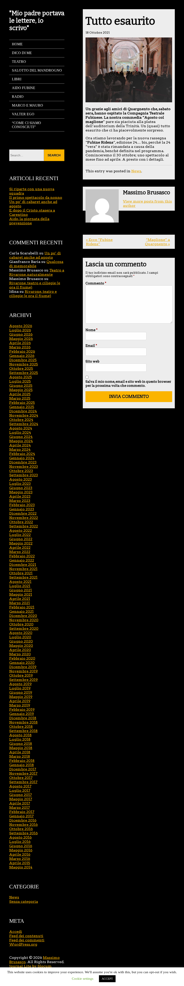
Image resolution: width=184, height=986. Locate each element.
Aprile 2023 (20, 496)
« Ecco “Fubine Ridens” (99, 242)
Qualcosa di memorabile (36, 264)
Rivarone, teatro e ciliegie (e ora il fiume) (33, 293)
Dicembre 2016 (22, 820)
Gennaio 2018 (21, 765)
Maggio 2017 (20, 799)
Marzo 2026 (20, 347)
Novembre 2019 (23, 671)
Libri (16, 79)
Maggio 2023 (21, 492)
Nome (91, 330)
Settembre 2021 (23, 577)
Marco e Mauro (27, 105)
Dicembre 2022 (23, 513)
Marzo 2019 (19, 705)
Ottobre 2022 (21, 522)
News (136, 171)
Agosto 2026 (20, 326)
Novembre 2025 (23, 364)
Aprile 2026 (20, 343)
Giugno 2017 (20, 795)
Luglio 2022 (20, 535)
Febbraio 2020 (22, 658)
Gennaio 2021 (21, 611)
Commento (95, 283)
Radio (18, 96)
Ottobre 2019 (21, 675)
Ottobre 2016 (21, 829)
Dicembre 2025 (23, 360)
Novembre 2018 (23, 722)
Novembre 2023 (23, 466)
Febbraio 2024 (22, 454)
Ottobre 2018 (21, 726)
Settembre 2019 (23, 680)
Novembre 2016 (23, 824)
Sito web (92, 361)
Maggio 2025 (21, 390)
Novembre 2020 (23, 620)
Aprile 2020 (20, 650)
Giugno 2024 (21, 437)
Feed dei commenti (26, 940)
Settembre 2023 (23, 475)
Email (91, 346)
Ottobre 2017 (21, 778)
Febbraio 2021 (21, 607)
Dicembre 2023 (23, 462)
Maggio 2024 (21, 441)
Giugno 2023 (20, 488)
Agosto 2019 (20, 684)
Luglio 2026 (20, 330)
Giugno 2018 (20, 743)
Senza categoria (23, 901)
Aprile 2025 (20, 394)
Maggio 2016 (20, 850)
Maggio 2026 (21, 339)
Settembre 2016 (23, 833)
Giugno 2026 (21, 334)
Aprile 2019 (19, 701)
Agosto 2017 (20, 786)
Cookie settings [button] (82, 978)
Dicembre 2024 (23, 411)
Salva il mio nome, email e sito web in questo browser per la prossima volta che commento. (128, 384)
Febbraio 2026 (22, 351)
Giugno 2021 (20, 590)
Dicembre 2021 (22, 564)
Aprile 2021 (19, 599)
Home (17, 44)
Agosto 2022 (20, 530)
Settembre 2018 (23, 731)
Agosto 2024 (20, 428)
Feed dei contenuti (26, 936)
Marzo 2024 (20, 449)
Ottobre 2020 (21, 624)
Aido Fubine (23, 88)
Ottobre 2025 (21, 368)
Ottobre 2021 (21, 573)
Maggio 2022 (21, 543)
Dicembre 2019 (22, 667)
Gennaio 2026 (21, 356)
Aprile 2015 (19, 863)
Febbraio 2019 (22, 709)
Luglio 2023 (20, 483)
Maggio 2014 (20, 867)
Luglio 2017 (19, 790)
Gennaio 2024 (21, 458)
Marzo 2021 (19, 603)
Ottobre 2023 (21, 471)
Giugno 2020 (21, 641)
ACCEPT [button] (107, 978)
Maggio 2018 (20, 748)
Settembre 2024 (23, 424)
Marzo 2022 (19, 552)
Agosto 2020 (20, 633)
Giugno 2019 (20, 692)
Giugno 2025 (20, 385)
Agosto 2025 (20, 377)
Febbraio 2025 (22, 402)
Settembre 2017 (23, 782)
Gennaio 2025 (21, 407)
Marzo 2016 (19, 859)
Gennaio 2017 (21, 816)
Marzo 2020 (20, 654)
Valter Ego (23, 114)
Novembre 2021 (23, 569)
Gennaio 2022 (21, 560)
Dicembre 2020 (23, 616)
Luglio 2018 (20, 739)
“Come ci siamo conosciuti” (26, 125)
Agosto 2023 (20, 479)
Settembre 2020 (23, 628)
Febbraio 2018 (22, 761)
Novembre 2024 (23, 415)
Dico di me (22, 53)
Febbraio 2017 (21, 812)
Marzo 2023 (19, 500)
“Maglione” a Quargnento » (157, 242)
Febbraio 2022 (22, 556)
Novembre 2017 (23, 773)
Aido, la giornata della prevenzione (29, 221)
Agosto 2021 (20, 581)
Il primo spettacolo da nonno (35, 197)
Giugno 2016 (20, 846)
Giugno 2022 (20, 539)
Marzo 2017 (19, 807)
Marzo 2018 (19, 756)
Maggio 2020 (21, 645)
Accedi (15, 931)
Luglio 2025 (20, 381)
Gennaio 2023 (21, 509)
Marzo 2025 (19, 398)
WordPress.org (23, 944)
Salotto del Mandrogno (37, 70)
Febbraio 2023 (22, 505)
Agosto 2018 (20, 735)
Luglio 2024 (20, 432)
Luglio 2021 (19, 586)
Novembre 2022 (23, 518)
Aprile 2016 (19, 854)
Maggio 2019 (20, 697)
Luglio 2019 (20, 688)
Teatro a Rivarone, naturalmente (36, 272)
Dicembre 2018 (22, 718)
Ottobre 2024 (21, 420)
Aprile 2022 (20, 547)
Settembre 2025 (23, 373)
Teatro (19, 61)
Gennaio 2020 (22, 662)
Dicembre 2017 (22, 769)
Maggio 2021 (20, 594)
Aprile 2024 (20, 445)
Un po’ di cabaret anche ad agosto (35, 255)
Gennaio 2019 (21, 714)
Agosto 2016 (20, 837)
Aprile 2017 (19, 803)
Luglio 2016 (20, 842)
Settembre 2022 (23, 526)
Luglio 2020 (20, 637)
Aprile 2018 (19, 752)
